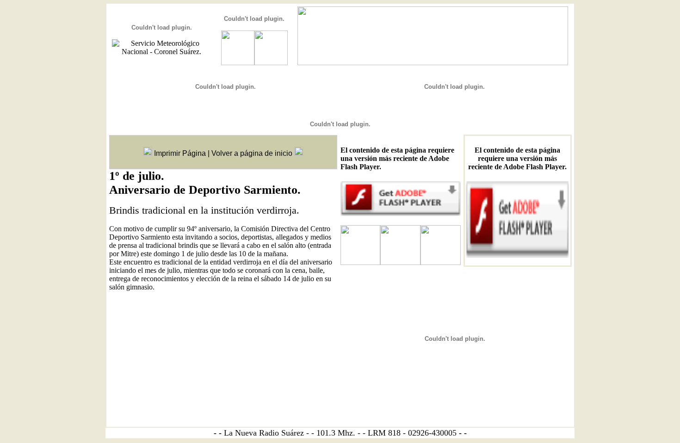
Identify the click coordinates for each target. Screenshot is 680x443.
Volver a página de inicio (251, 153)
